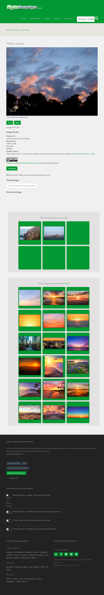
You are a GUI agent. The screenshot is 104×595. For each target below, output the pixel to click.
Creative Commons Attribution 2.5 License (23, 163)
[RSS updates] (71, 554)
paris (21, 579)
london (17, 558)
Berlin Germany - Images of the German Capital (31, 495)
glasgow (40, 555)
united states (29, 579)
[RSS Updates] (76, 554)
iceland (15, 579)
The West (10, 574)
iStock (67, 283)
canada (18, 581)
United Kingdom (13, 548)
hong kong (18, 567)
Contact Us (13, 478)
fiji (47, 567)
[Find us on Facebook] (61, 554)
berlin (8, 579)
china (42, 567)
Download (12, 168)
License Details (78, 154)
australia (9, 567)
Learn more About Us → (15, 454)
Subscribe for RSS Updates (16, 473)
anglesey (9, 552)
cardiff (8, 555)
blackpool (29, 552)
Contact (69, 19)
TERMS (48, 19)
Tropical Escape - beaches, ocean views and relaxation (34, 529)
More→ (35, 558)
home (9, 29)
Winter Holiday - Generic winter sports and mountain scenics (37, 511)
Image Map (35, 19)
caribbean (10, 581)
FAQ (24, 463)
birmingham (19, 552)
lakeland (9, 558)
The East (10, 562)
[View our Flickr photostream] (56, 554)
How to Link (90, 154)
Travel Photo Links (14, 463)
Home (23, 19)
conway (16, 555)
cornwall (25, 29)
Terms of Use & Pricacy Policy (18, 468)
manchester (25, 558)
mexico (39, 579)
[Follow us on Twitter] (66, 554)
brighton (43, 552)
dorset (36, 552)
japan (26, 567)
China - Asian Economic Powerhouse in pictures (32, 520)
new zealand (34, 567)
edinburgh (32, 555)
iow (46, 555)
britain (16, 29)
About (57, 19)
